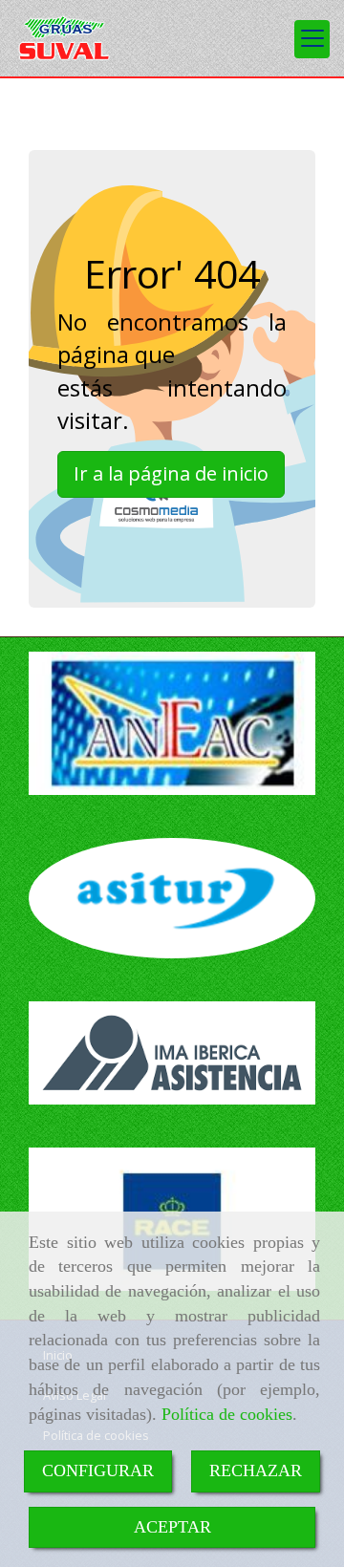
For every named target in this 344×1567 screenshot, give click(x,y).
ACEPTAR (172, 1526)
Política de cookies (226, 1414)
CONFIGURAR (98, 1470)
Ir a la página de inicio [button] (171, 473)
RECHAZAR (255, 1470)
